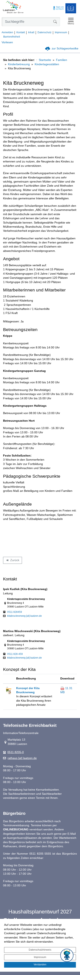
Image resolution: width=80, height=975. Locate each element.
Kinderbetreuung (19, 64)
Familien (61, 60)
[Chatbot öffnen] (66, 955)
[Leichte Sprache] (70, 8)
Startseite (45, 60)
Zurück (12, 561)
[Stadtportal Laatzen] (13, 7)
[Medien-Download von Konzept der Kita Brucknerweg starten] (8, 690)
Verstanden (40, 964)
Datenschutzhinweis (40, 949)
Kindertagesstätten (47, 64)
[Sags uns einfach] (58, 8)
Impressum (40, 957)
